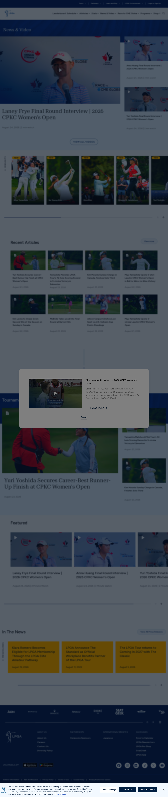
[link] (99, 408)
